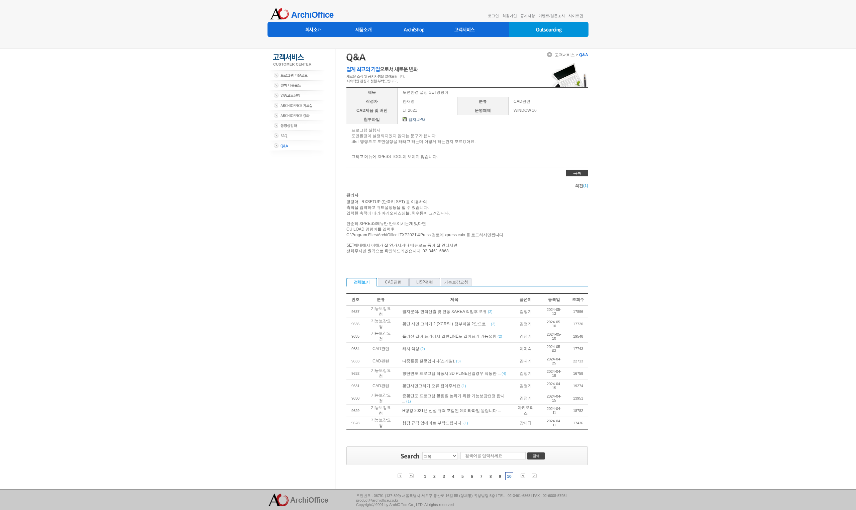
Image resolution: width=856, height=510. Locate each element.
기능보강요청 (456, 282)
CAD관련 (393, 282)
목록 (577, 173)
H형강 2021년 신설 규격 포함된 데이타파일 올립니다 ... (451, 410)
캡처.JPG (416, 119)
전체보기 (362, 282)
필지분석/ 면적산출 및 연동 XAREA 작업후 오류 (445, 311)
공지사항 (527, 16)
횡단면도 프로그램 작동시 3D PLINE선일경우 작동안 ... (452, 373)
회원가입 (509, 16)
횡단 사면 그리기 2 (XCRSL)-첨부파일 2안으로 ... (446, 324)
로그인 (493, 16)
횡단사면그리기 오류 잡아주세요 (431, 386)
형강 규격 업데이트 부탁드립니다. (432, 423)
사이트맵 (575, 16)
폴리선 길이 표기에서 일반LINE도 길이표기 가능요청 (450, 336)
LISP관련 (424, 282)
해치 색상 (411, 348)
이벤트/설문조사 (551, 16)
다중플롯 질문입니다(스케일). (429, 361)
